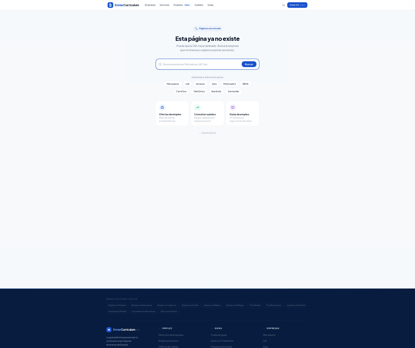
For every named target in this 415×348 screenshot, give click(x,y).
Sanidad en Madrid (117, 311)
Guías (210, 5)
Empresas (150, 5)
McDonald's (229, 83)
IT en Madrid (255, 305)
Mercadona (173, 83)
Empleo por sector (168, 340)
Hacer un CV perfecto (222, 340)
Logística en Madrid (295, 305)
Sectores (164, 5)
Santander (233, 91)
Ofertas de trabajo (168, 346)
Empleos (182, 5)
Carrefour (181, 91)
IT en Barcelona (273, 305)
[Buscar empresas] (283, 5)
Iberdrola (216, 91)
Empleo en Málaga (235, 305)
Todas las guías (219, 334)
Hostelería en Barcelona (143, 311)
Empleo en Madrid (117, 305)
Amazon (200, 83)
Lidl (187, 83)
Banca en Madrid (169, 311)
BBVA (245, 83)
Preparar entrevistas (221, 346)
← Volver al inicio (207, 132)
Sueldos (199, 5)
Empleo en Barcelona (141, 305)
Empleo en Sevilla (190, 305)
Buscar (249, 64)
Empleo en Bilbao (212, 305)
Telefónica (199, 91)
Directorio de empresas (171, 334)
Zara (214, 83)
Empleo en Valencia (166, 305)
